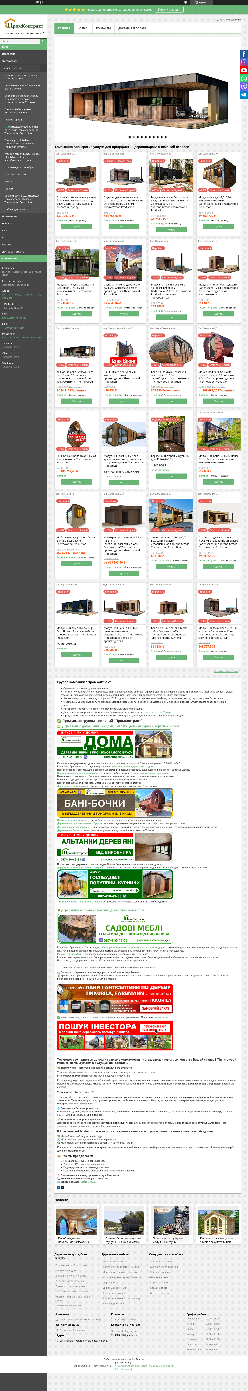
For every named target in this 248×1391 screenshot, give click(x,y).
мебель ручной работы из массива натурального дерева (133, 947)
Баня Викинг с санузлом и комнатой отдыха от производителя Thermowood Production (122, 376)
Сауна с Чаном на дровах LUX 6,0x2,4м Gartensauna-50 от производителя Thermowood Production (122, 289)
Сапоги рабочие (159, 1282)
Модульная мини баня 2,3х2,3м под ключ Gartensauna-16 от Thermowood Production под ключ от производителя (217, 632)
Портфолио (8, 53)
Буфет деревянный (114, 1293)
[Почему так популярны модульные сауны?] (171, 1224)
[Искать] (43, 41)
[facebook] (58, 1188)
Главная (64, 28)
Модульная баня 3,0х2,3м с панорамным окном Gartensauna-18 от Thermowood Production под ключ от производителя (171, 291)
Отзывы (7, 244)
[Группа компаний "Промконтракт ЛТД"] (23, 24)
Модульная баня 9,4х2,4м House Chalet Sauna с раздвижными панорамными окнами (218, 459)
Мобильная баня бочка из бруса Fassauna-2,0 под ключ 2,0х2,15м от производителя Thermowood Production (216, 376)
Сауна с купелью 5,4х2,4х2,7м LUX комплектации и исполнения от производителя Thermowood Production (170, 542)
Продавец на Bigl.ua (124, 1362)
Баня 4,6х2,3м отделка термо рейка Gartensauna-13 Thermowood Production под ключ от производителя (169, 632)
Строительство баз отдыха (72, 1265)
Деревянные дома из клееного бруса (79, 823)
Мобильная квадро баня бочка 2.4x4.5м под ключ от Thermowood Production (75, 541)
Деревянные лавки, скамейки (120, 1272)
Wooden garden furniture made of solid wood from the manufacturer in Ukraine (22, 157)
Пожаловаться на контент (127, 1366)
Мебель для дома (15, 209)
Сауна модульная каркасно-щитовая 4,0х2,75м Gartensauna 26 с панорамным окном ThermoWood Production (123, 202)
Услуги (8, 181)
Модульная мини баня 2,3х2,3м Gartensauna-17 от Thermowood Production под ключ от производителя (218, 289)
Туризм (9, 188)
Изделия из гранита (16, 174)
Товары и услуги (11, 68)
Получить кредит (169, 9)
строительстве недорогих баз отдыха (132, 766)
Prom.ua (140, 1359)
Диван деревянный (114, 1287)
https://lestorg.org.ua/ (14, 317)
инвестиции (161, 1017)
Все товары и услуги (226, 671)
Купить (76, 226)
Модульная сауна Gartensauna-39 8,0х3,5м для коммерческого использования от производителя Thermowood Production (170, 204)
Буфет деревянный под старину (121, 1298)
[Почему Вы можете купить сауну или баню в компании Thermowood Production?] (124, 1224)
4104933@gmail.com (13, 327)
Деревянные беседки (69, 830)
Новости (7, 223)
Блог (4, 230)
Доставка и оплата (13, 251)
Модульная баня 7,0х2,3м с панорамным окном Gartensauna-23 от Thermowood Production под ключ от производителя (123, 634)
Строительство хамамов (71, 820)
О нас (5, 237)
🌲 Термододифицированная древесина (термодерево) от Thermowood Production (21, 130)
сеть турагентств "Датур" (157, 712)
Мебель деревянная (115, 1261)
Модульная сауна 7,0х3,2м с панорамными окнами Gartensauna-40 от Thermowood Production (218, 202)
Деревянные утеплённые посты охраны (80, 867)
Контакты (103, 28)
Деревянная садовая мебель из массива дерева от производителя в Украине (21, 99)
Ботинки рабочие (160, 1293)
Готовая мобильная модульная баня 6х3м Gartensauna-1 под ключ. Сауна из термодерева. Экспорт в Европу (76, 202)
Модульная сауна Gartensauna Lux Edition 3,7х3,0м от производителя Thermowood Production (75, 289)
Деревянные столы (114, 1282)
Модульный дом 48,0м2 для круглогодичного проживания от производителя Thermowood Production (124, 460)
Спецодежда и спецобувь (19, 167)
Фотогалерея (10, 60)
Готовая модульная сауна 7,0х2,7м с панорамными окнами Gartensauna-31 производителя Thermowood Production (218, 542)
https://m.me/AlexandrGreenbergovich (23, 337)
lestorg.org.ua (87, 1182)
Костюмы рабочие (161, 1261)
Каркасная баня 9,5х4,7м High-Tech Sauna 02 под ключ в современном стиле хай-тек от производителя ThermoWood (75, 376)
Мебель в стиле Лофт (69, 954)
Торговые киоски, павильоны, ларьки (79, 901)
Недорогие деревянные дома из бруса (79, 773)
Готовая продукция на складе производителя (22, 76)
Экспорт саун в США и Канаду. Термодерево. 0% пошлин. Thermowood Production (22, 199)
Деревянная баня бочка (70, 1280)
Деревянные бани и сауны (72, 786)
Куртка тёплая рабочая (164, 1266)
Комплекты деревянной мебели (121, 1266)
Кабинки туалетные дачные (72, 1291)
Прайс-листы (9, 216)
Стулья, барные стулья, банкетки (122, 1277)
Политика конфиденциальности (158, 1366)
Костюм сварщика (160, 1272)
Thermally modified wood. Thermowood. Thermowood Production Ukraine (20, 143)
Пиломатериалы (14, 119)
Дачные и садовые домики (73, 827)
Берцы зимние (158, 1287)
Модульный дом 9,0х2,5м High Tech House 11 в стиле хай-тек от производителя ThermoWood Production (76, 632)
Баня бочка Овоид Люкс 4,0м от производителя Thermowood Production (76, 459)
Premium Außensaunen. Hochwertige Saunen (18, 111)
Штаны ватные (159, 1277)
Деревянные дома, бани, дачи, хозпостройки (22, 87)
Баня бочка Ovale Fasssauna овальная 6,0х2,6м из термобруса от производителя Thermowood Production (170, 376)
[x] (62, 1188)
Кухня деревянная (114, 1303)
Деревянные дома (66, 1270)
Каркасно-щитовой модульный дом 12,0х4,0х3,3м (170, 457)
